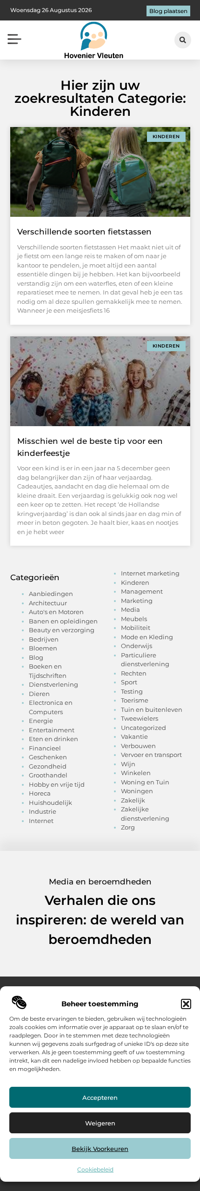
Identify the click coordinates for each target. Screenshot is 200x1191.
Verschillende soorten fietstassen (84, 231)
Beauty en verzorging (61, 630)
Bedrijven (44, 639)
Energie (41, 720)
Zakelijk (133, 800)
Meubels (134, 618)
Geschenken (48, 757)
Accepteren (100, 1097)
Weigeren (100, 1123)
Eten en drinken (53, 739)
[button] (186, 1004)
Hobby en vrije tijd (57, 784)
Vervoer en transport (151, 754)
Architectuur (48, 603)
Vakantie (134, 736)
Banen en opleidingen (63, 621)
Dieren (39, 693)
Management (142, 591)
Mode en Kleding (147, 637)
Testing (132, 691)
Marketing (137, 600)
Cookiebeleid (95, 1169)
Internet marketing (150, 573)
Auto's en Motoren (56, 612)
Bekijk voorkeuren (100, 1148)
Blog (36, 657)
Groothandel (48, 775)
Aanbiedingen (51, 593)
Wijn (128, 764)
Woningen (137, 791)
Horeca (40, 793)
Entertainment (51, 730)
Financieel (45, 748)
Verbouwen (138, 745)
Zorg (128, 827)
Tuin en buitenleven (151, 709)
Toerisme (134, 700)
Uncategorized (143, 727)
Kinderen (135, 582)
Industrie (42, 811)
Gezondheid (48, 766)
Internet (41, 820)
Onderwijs (136, 645)
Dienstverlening (53, 684)
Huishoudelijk (50, 802)
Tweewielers (139, 718)
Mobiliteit (135, 627)
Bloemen (43, 648)
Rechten (134, 673)
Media (130, 609)
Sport (129, 682)
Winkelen (136, 772)
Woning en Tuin (145, 782)
